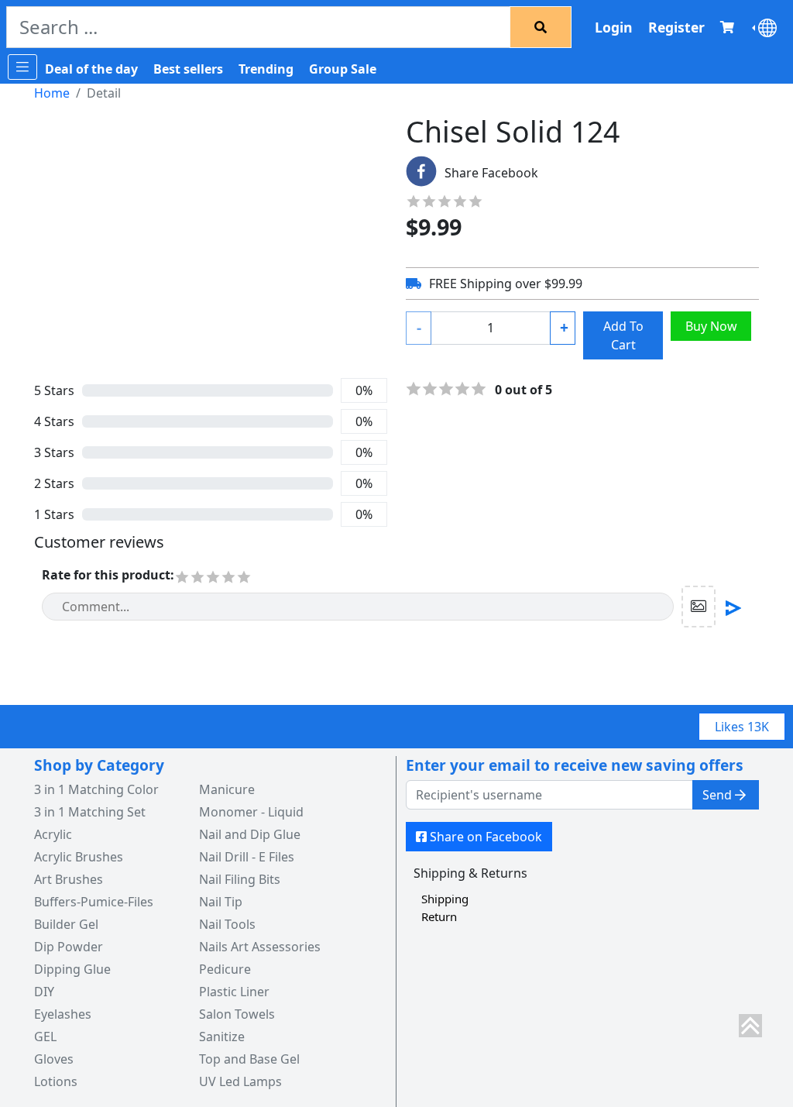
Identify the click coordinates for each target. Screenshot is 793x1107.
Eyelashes (62, 1014)
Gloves (54, 1058)
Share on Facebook (486, 836)
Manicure (227, 789)
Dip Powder (68, 946)
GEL (45, 1036)
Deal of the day (91, 68)
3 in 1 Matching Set (90, 811)
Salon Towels (237, 1014)
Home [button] (52, 92)
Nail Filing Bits (239, 879)
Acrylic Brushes (78, 856)
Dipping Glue (72, 969)
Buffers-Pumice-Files (93, 901)
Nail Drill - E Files (246, 856)
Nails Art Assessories (260, 946)
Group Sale (342, 68)
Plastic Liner (234, 991)
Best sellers (188, 68)
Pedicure (225, 969)
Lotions (55, 1081)
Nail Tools (227, 924)
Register (676, 27)
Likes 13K (742, 726)
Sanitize (222, 1036)
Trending (266, 68)
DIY (44, 991)
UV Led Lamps (240, 1081)
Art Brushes (68, 879)
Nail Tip (220, 901)
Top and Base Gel (249, 1058)
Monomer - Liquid (251, 811)
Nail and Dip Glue (249, 834)
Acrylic (53, 834)
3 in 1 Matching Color (96, 789)
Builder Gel (66, 924)
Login (614, 27)
